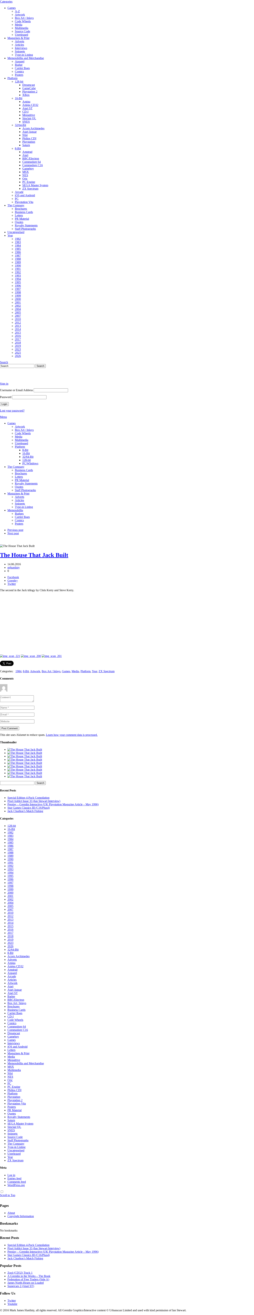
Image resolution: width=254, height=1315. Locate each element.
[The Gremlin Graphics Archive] (14, 377)
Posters (19, 74)
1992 (18, 272)
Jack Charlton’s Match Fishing (25, 811)
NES (25, 175)
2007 (18, 315)
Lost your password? (12, 410)
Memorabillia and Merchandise (25, 58)
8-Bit (18, 148)
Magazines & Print (18, 38)
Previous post (15, 530)
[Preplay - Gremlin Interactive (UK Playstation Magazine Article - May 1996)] (24, 756)
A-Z (17, 11)
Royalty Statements (26, 225)
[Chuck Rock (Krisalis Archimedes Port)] (24, 773)
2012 (18, 322)
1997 (18, 289)
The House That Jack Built (34, 555)
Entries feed (14, 1178)
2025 (18, 352)
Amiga (26, 101)
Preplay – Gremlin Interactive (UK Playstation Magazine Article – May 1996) (53, 804)
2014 (18, 329)
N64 (25, 135)
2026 (18, 356)
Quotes (19, 222)
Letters (19, 215)
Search (4, 362)
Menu (3, 417)
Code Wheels (23, 21)
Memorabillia (15, 510)
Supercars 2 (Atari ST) (20, 1286)
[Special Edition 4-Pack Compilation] (24, 749)
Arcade (19, 192)
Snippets (20, 51)
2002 (18, 305)
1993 (18, 275)
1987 (18, 255)
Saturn (26, 145)
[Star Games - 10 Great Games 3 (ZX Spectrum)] (24, 766)
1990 (18, 265)
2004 (18, 309)
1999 (18, 295)
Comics (19, 71)
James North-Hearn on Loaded (25, 1282)
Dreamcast (28, 84)
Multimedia (21, 28)
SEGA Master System (35, 185)
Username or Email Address (16, 390)
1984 (18, 245)
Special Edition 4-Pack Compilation (28, 797)
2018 (18, 342)
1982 (18, 238)
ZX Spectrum (30, 188)
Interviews (21, 48)
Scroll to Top (7, 1195)
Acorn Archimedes (33, 128)
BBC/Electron (30, 158)
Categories (6, 1)
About (11, 1212)
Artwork (20, 14)
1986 (18, 252)
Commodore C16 (32, 165)
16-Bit (18, 98)
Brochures (21, 208)
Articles (19, 44)
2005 (18, 312)
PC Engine (28, 182)
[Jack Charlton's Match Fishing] (24, 762)
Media (18, 24)
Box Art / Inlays (24, 18)
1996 (18, 285)
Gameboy (28, 168)
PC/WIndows (30, 463)
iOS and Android (25, 195)
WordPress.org (16, 1185)
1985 (18, 248)
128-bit (19, 81)
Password (5, 397)
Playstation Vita (24, 202)
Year (10, 235)
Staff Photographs (25, 228)
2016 (18, 335)
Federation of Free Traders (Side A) (28, 1279)
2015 (18, 332)
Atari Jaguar (29, 131)
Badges (19, 513)
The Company (15, 205)
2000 (18, 299)
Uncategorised (15, 232)
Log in (11, 1175)
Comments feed (16, 1181)
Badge (18, 64)
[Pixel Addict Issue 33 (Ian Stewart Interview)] (24, 752)
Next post (13, 533)
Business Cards (24, 212)
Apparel (19, 61)
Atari (25, 155)
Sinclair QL (29, 118)
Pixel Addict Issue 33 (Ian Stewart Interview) (33, 801)
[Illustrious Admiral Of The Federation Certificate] (24, 776)
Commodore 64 (31, 161)
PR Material (22, 218)
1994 (18, 279)
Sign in (4, 383)
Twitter (11, 583)
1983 (18, 242)
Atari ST (27, 108)
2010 (18, 319)
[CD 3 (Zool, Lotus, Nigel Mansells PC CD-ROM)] (24, 769)
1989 (18, 262)
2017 (18, 339)
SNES (26, 121)
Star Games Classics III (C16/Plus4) (28, 807)
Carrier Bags (22, 68)
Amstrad (27, 151)
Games (11, 7)
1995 (18, 282)
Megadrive (28, 115)
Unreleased (21, 34)
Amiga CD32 (30, 105)
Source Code (22, 31)
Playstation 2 (29, 91)
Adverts (19, 41)
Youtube (12, 1304)
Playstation (28, 141)
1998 (18, 292)
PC (17, 198)
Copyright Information (20, 1216)
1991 (18, 269)
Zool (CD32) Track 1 (20, 1272)
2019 (18, 345)
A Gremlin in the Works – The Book (28, 1276)
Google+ (12, 580)
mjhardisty (13, 567)
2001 (18, 302)
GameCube (29, 88)
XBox (26, 94)
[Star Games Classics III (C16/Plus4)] (24, 759)
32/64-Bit (20, 125)
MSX (25, 171)
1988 (18, 258)
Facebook (13, 577)
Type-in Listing (24, 54)
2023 (18, 349)
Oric (25, 178)
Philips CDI (29, 138)
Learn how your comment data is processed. (72, 734)
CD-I (25, 111)
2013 (18, 325)
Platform (12, 78)
